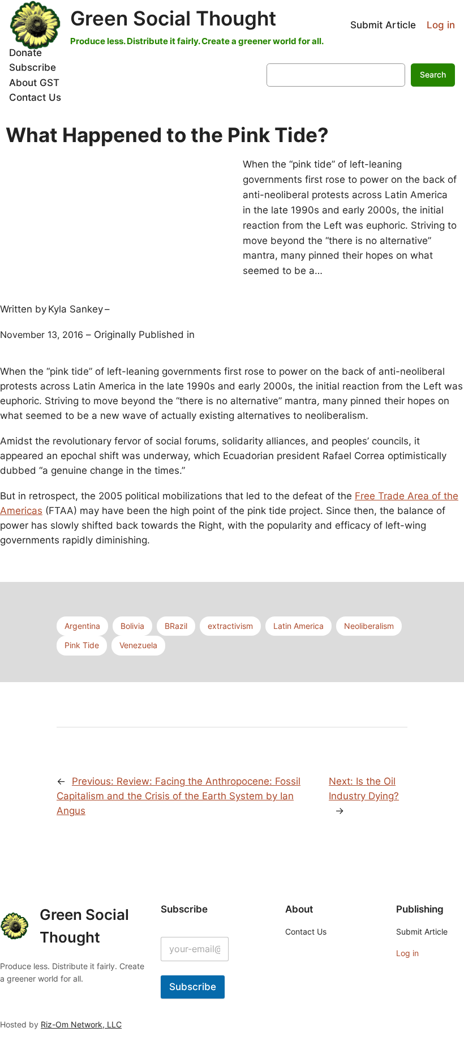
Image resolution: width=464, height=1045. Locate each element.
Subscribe (192, 986)
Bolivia (132, 626)
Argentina (82, 626)
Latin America (298, 626)
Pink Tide (82, 645)
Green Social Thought (173, 18)
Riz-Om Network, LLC (81, 1024)
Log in (441, 25)
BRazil (176, 626)
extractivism (230, 626)
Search (433, 74)
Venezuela (138, 645)
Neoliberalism (369, 626)
